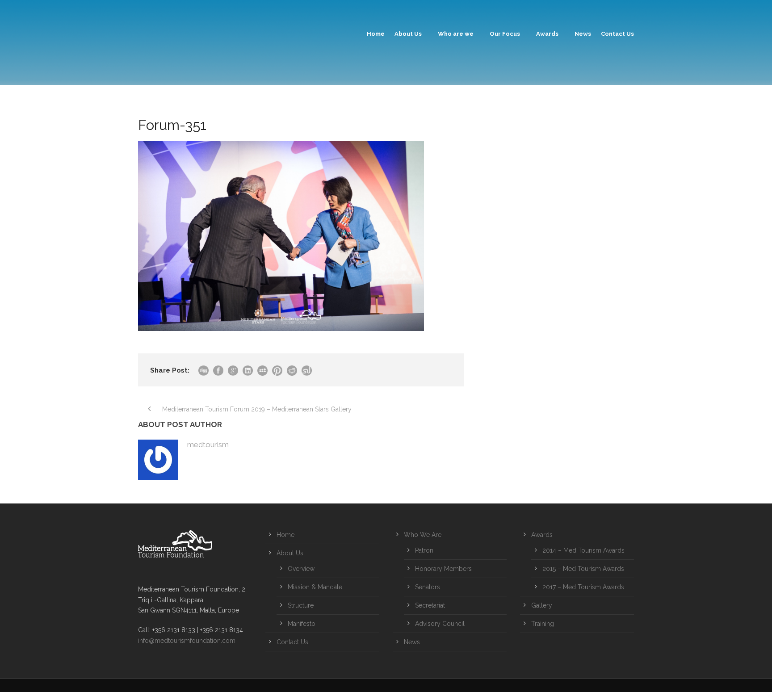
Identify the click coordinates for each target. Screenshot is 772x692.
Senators (427, 587)
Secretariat (430, 605)
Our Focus (505, 33)
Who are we (456, 33)
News (583, 33)
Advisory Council (440, 623)
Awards (547, 33)
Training (542, 623)
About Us (408, 33)
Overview (301, 568)
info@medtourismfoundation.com (186, 640)
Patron (424, 550)
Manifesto (301, 623)
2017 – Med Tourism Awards (583, 587)
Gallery (541, 605)
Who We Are (422, 534)
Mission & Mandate (315, 587)
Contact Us (617, 33)
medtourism (208, 444)
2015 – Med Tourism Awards (583, 568)
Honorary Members (443, 568)
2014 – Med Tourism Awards (583, 550)
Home (376, 33)
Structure (301, 605)
